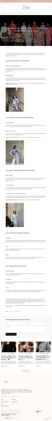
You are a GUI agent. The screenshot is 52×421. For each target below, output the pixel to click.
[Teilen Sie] (11, 311)
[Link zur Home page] (6, 382)
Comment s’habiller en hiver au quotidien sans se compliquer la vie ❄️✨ (43, 357)
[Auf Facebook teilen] (14, 311)
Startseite (4, 13)
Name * (8, 323)
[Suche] (48, 7)
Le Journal (8, 13)
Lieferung (13, 399)
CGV (2, 403)
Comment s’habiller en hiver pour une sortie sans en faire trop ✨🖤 (8, 357)
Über (2, 399)
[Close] (17, 412)
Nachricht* (9, 327)
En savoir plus (7, 415)
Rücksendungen (15, 401)
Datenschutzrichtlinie (5, 405)
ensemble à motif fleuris (25, 83)
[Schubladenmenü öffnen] (1, 7)
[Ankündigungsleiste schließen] (50, 1)
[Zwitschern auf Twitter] (18, 311)
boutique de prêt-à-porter (15, 305)
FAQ (13, 403)
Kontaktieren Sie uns (5, 401)
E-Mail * (29, 323)
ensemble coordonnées (24, 199)
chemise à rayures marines (25, 137)
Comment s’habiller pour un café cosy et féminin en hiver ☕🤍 (25, 357)
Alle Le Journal (9, 47)
